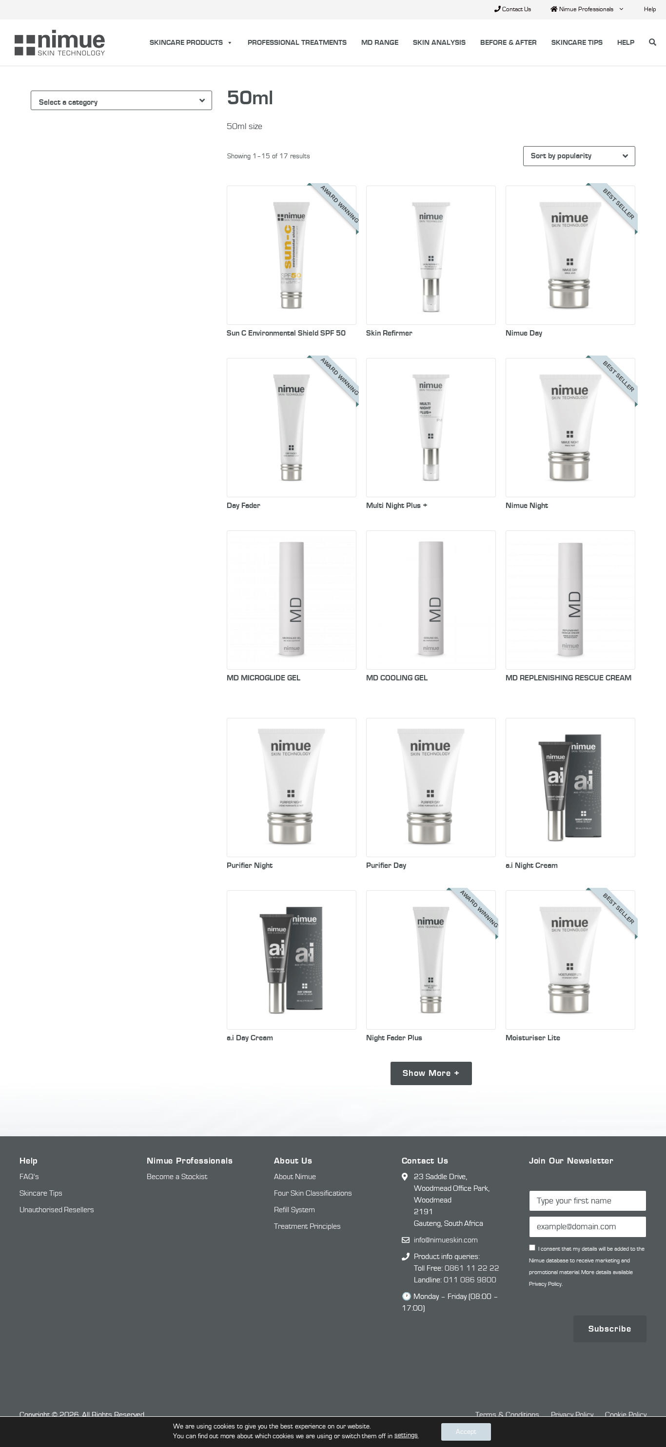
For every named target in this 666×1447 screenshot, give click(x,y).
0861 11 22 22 (472, 1268)
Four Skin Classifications (313, 1193)
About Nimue (295, 1176)
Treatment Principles (307, 1226)
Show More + (431, 1073)
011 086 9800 (470, 1280)
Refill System (294, 1209)
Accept (466, 1432)
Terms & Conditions (507, 1414)
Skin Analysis (439, 42)
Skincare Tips (577, 42)
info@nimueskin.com (446, 1240)
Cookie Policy (625, 1414)
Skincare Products (186, 42)
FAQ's (29, 1176)
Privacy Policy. (546, 1284)
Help (650, 9)
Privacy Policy (572, 1414)
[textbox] (123, 102)
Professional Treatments (297, 42)
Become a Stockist (177, 1176)
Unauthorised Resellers (57, 1209)
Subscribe (609, 1329)
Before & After (508, 42)
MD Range (379, 42)
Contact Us (516, 9)
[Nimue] (55, 43)
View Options (291, 304)
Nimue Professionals (585, 9)
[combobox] (121, 100)
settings (406, 1435)
